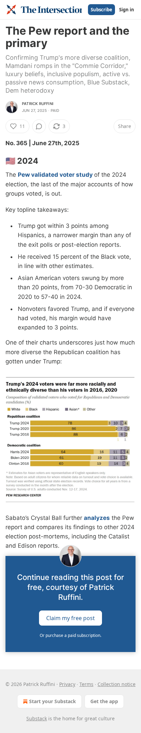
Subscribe (101, 10)
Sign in (126, 10)
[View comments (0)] (39, 126)
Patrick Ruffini (37, 103)
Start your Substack (52, 701)
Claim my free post (70, 618)
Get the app (104, 701)
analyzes (97, 517)
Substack (36, 718)
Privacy (67, 684)
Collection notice (117, 684)
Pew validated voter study (55, 174)
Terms (86, 684)
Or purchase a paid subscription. (70, 635)
